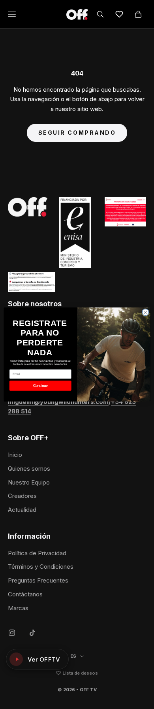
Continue (40, 386)
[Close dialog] (145, 312)
